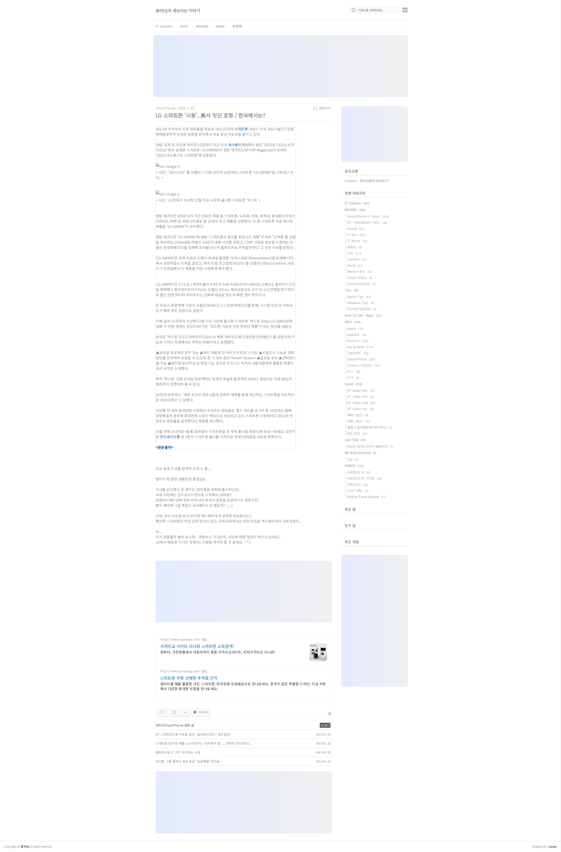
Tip (352, 459)
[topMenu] (405, 9)
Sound (355, 228)
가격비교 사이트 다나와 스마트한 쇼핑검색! (197, 646)
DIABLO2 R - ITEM (364, 478)
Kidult (354, 247)
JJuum (552, 846)
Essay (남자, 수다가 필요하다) (370, 446)
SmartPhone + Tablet (368, 216)
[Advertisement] (280, 66)
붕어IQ (25, 846)
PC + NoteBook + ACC (367, 222)
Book (355, 265)
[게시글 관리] (185, 712)
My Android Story (360, 452)
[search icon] (353, 10)
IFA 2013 (357, 433)
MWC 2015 (358, 421)
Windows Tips (360, 303)
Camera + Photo (363, 365)
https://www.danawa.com (180, 639)
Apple (355, 328)
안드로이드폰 (170, 436)
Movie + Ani (359, 271)
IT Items (357, 241)
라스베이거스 (238, 144)
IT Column (164, 26)
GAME (220, 26)
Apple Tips (359, 296)
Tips (352, 290)
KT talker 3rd (361, 396)
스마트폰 (241, 128)
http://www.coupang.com (180, 671)
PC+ (353, 371)
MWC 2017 (357, 415)
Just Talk (355, 440)
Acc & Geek (360, 347)
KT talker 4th (361, 390)
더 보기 (325, 725)
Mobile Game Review (366, 496)
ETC (353, 377)
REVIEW (202, 26)
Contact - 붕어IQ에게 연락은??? (367, 181)
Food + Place (359, 277)
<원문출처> (164, 447)
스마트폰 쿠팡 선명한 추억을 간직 (189, 677)
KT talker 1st (361, 409)
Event (353, 384)
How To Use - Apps (363, 315)
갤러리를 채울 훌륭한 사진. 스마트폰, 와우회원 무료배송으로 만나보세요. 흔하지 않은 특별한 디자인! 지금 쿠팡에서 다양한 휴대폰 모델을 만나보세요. (243, 686)
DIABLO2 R (359, 472)
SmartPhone (165, 108)
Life (354, 253)
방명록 (237, 26)
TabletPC (358, 353)
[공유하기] (174, 712)
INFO (184, 26)
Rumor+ (357, 340)
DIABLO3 (357, 484)
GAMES (354, 465)
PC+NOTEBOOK (361, 309)
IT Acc (356, 234)
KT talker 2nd (361, 402)
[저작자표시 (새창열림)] (330, 713)
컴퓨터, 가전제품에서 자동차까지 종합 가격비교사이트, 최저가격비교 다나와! (217, 651)
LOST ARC (357, 490)
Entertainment (361, 284)
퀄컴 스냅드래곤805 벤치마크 (369, 427)
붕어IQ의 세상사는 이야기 (178, 10)
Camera (356, 259)
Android (356, 334)
